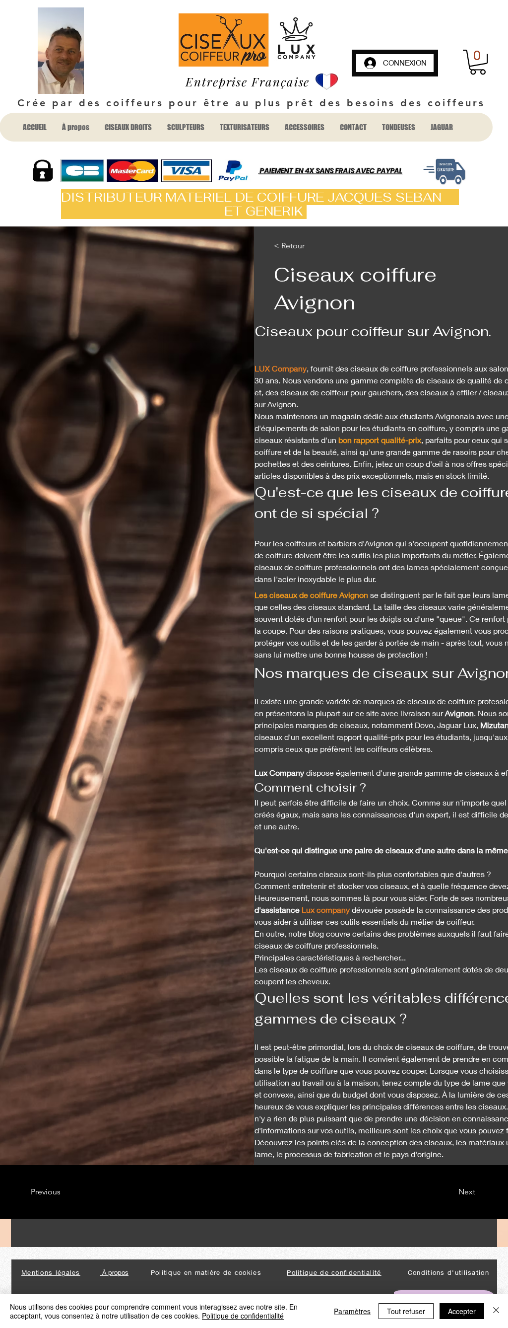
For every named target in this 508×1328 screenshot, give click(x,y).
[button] (478, 62)
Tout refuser (406, 1311)
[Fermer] (496, 1311)
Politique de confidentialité (243, 1316)
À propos (114, 1272)
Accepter (462, 1311)
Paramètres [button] (352, 1311)
